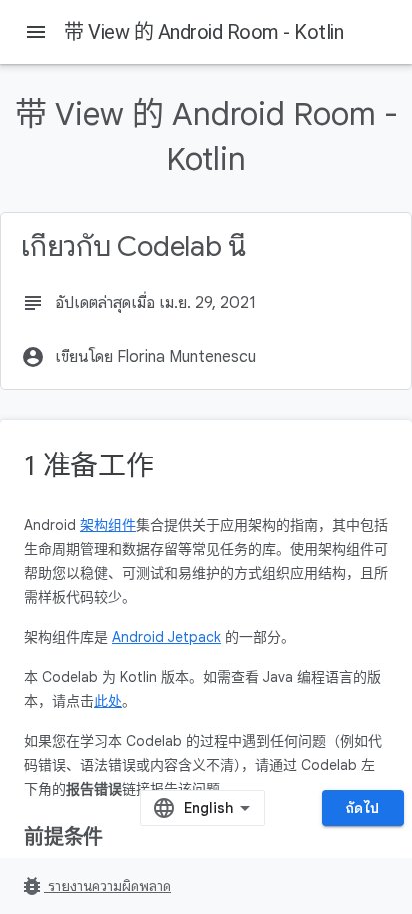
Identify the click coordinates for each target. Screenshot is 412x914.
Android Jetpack (166, 637)
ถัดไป (363, 808)
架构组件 (108, 525)
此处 (108, 701)
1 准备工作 (89, 466)
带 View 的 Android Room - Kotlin (203, 32)
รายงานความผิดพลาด (95, 886)
